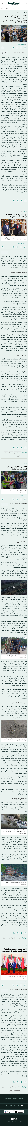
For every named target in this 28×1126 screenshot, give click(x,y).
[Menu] (26, 2)
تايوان (18, 454)
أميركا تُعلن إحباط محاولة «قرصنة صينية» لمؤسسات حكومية (16, 214)
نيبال (4, 937)
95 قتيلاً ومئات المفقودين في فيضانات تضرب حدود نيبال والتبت (15, 467)
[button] (14, 586)
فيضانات (18, 937)
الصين (10, 451)
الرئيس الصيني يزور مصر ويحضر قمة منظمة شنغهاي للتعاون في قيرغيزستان (14, 949)
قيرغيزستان (17, 1089)
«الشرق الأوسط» (21, 43)
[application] (14, 586)
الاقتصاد (6, 7)
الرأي (10, 7)
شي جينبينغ (17, 451)
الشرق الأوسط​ (19, 7)
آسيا (18, 11)
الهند (6, 451)
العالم (14, 7)
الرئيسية (25, 7)
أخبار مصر (10, 1086)
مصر (11, 1089)
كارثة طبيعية (10, 937)
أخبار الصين (17, 1086)
